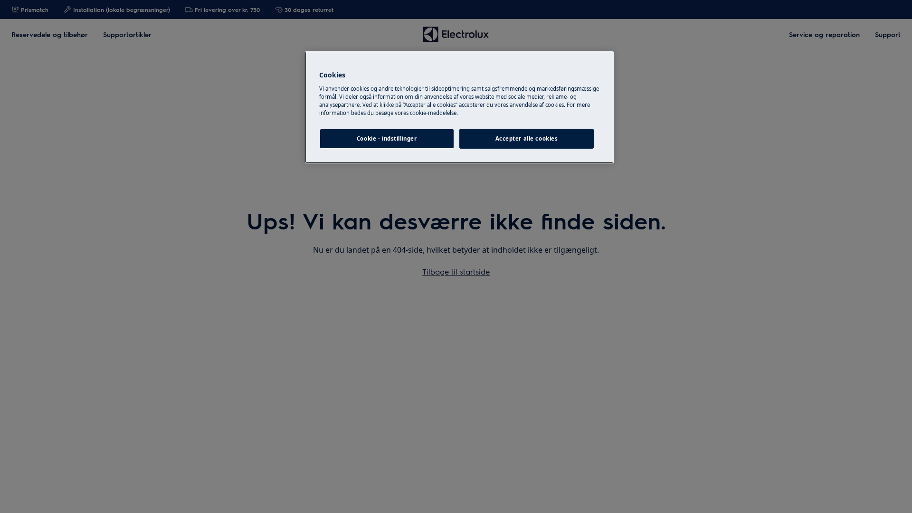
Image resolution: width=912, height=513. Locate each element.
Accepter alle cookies (526, 138)
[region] (459, 107)
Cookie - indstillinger (387, 138)
